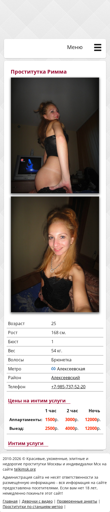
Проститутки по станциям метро (33, 506)
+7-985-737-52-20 (68, 387)
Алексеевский (65, 378)
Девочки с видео (37, 501)
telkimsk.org (25, 469)
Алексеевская (71, 369)
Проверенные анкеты (77, 501)
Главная (10, 501)
